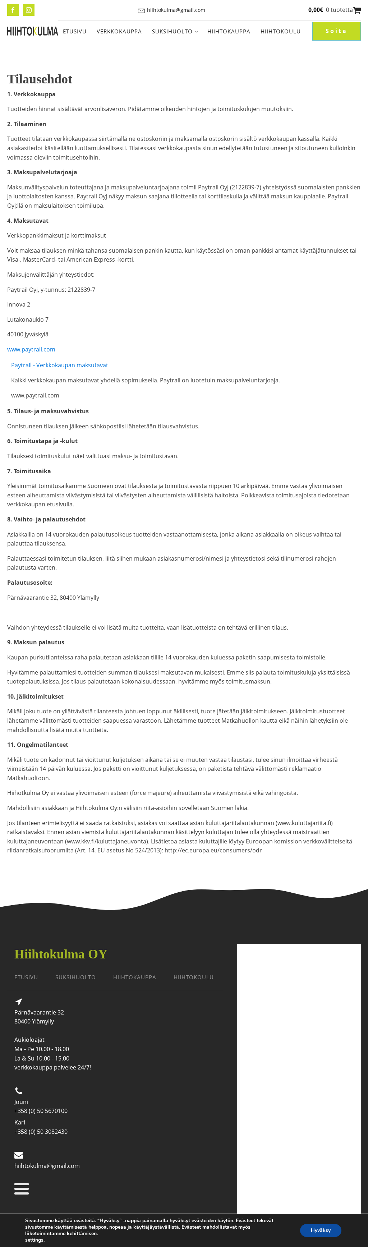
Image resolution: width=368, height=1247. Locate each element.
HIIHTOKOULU (194, 977)
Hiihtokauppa (228, 31)
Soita (337, 31)
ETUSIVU (26, 977)
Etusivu (75, 31)
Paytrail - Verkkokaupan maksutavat (59, 365)
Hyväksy (321, 1230)
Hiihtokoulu (281, 31)
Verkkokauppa (119, 31)
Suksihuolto (172, 31)
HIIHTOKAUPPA (134, 977)
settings (34, 1240)
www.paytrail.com (31, 349)
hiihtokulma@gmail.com (176, 9)
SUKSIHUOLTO (75, 977)
